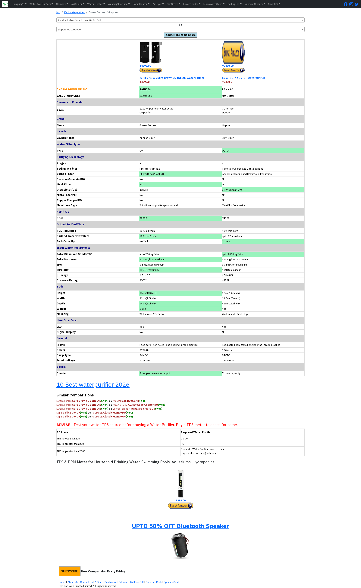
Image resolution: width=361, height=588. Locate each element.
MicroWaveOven (212, 4)
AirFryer (157, 4)
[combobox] (180, 20)
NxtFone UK (137, 582)
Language (18, 4)
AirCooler (76, 4)
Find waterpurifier (74, 12)
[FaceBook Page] (346, 4)
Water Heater (95, 4)
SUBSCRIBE (69, 571)
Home (62, 582)
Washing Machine (118, 4)
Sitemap (123, 582)
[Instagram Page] (352, 4)
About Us (72, 582)
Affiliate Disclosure (106, 582)
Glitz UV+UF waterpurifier (243, 78)
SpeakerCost (171, 582)
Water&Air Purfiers (40, 4)
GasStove (172, 4)
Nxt (58, 12)
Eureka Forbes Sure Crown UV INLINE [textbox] (79, 20)
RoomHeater (140, 4)
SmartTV (273, 4)
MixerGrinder (190, 4)
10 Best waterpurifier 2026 (93, 384)
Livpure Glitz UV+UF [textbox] (69, 29)
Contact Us (86, 582)
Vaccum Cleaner (254, 4)
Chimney (61, 4)
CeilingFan (233, 4)
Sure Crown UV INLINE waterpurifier (172, 78)
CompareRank (154, 582)
